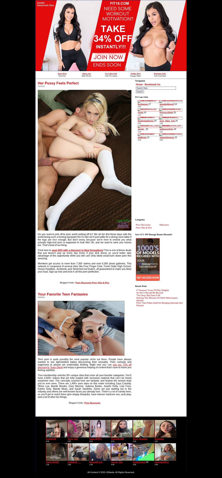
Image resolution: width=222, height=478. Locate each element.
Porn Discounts (84, 282)
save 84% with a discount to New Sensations (77, 250)
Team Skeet (62, 74)
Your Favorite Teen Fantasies (63, 294)
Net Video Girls (111, 74)
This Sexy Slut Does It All (148, 295)
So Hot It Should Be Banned (149, 293)
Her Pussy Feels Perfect (58, 83)
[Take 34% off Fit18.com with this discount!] (111, 70)
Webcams (164, 225)
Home (139, 84)
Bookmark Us (152, 84)
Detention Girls (160, 74)
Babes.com (86, 74)
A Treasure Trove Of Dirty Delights (152, 290)
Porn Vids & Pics (100, 282)
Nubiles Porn (135, 74)
